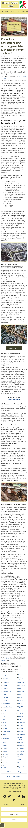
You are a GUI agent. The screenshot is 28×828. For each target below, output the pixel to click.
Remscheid (6, 738)
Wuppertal (21, 723)
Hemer (5, 760)
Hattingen (6, 697)
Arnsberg (21, 751)
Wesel (5, 720)
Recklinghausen (22, 714)
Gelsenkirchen (7, 691)
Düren (5, 745)
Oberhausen (6, 714)
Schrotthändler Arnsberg (14, 776)
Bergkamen (6, 675)
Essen (20, 688)
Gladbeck (21, 691)
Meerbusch (21, 754)
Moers (20, 711)
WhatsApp (5, 11)
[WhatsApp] (14, 800)
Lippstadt (21, 767)
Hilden (20, 760)
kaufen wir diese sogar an (15, 450)
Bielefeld (20, 726)
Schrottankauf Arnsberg (14, 772)
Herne (20, 697)
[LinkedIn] (23, 796)
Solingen (20, 731)
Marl (4, 711)
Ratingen (21, 745)
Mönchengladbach (8, 707)
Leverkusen (6, 731)
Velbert (20, 717)
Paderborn (21, 734)
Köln (4, 723)
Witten (20, 720)
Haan (19, 763)
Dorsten (5, 685)
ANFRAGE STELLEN (14, 348)
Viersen (5, 751)
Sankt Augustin (3, 766)
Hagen (5, 694)
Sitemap (14, 820)
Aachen (20, 728)
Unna (4, 717)
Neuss (5, 734)
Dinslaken (21, 682)
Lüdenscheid (6, 703)
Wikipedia (6, 659)
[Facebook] (14, 796)
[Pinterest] (18, 796)
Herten (5, 700)
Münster (5, 728)
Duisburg (5, 688)
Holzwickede (22, 757)
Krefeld (20, 700)
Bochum (20, 675)
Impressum (14, 809)
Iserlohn (20, 742)
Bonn (4, 726)
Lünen (20, 703)
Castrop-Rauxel (20, 678)
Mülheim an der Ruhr (21, 707)
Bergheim (6, 757)
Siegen (5, 742)
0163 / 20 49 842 (23, 11)
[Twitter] (9, 796)
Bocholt (5, 754)
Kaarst (5, 763)
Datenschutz (14, 814)
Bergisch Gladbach (20, 738)
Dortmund (21, 685)
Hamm (20, 694)
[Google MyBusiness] (4, 796)
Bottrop (5, 678)
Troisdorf (21, 748)
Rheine (5, 748)
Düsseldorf (6, 682)
